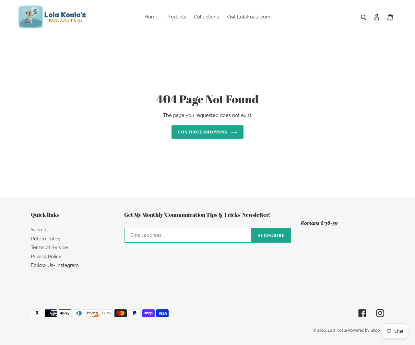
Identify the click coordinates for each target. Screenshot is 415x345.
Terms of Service (49, 247)
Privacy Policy (46, 256)
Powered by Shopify (366, 330)
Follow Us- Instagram (55, 265)
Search (38, 230)
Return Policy (46, 239)
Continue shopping (203, 132)
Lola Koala (337, 330)
